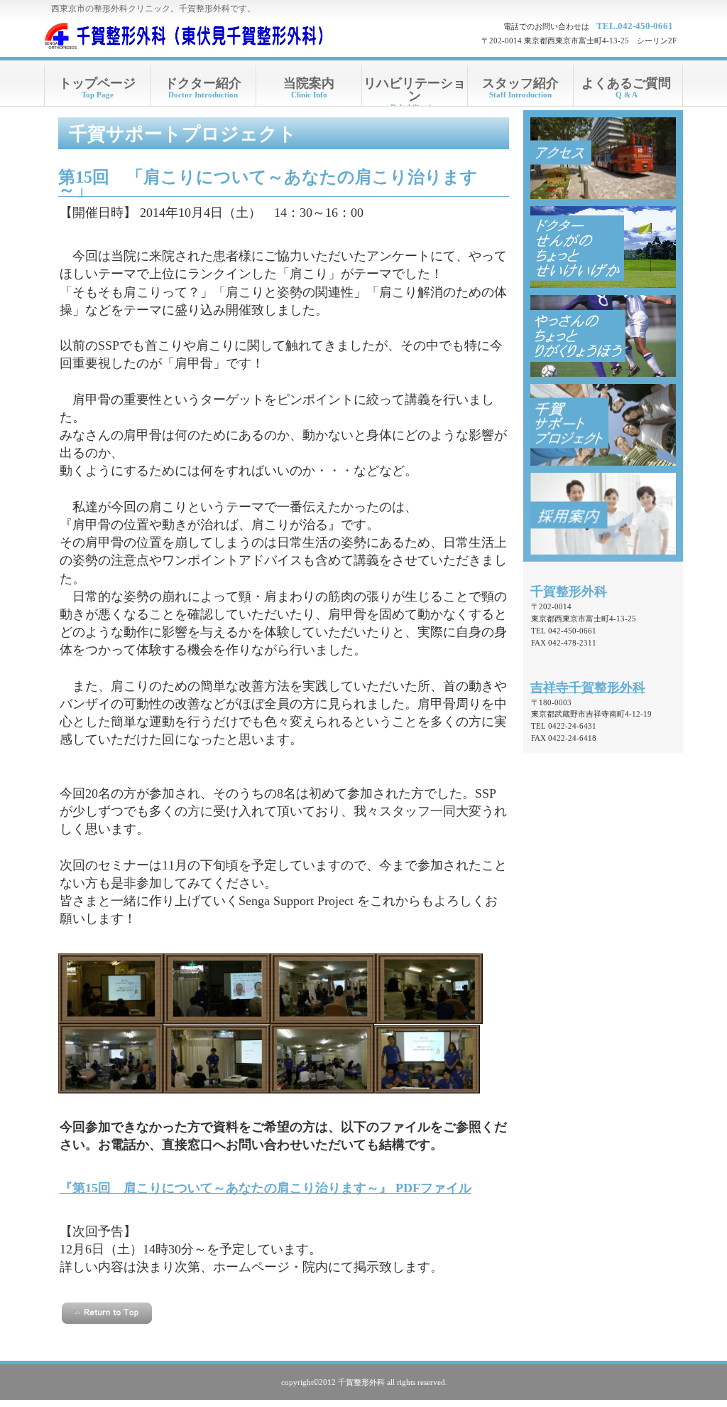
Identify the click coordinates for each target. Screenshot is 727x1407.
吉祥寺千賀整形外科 (587, 687)
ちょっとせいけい (603, 247)
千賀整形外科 (186, 35)
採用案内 (603, 514)
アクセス (603, 158)
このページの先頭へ (107, 1313)
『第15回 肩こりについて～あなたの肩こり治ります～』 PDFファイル (265, 1188)
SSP (603, 425)
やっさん (603, 336)
